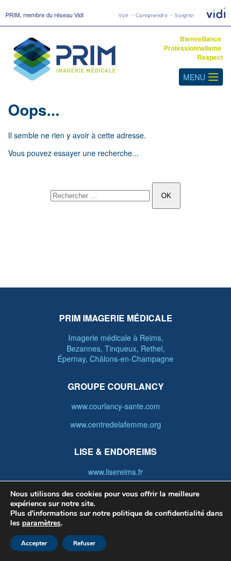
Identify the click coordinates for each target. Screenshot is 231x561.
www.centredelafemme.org (115, 424)
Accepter (34, 543)
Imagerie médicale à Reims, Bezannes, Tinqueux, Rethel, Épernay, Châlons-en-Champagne (115, 348)
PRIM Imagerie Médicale (115, 318)
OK (166, 196)
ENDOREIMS (130, 451)
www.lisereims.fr (115, 471)
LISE (83, 451)
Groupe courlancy (116, 386)
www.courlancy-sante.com (115, 406)
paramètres (41, 523)
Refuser (84, 543)
